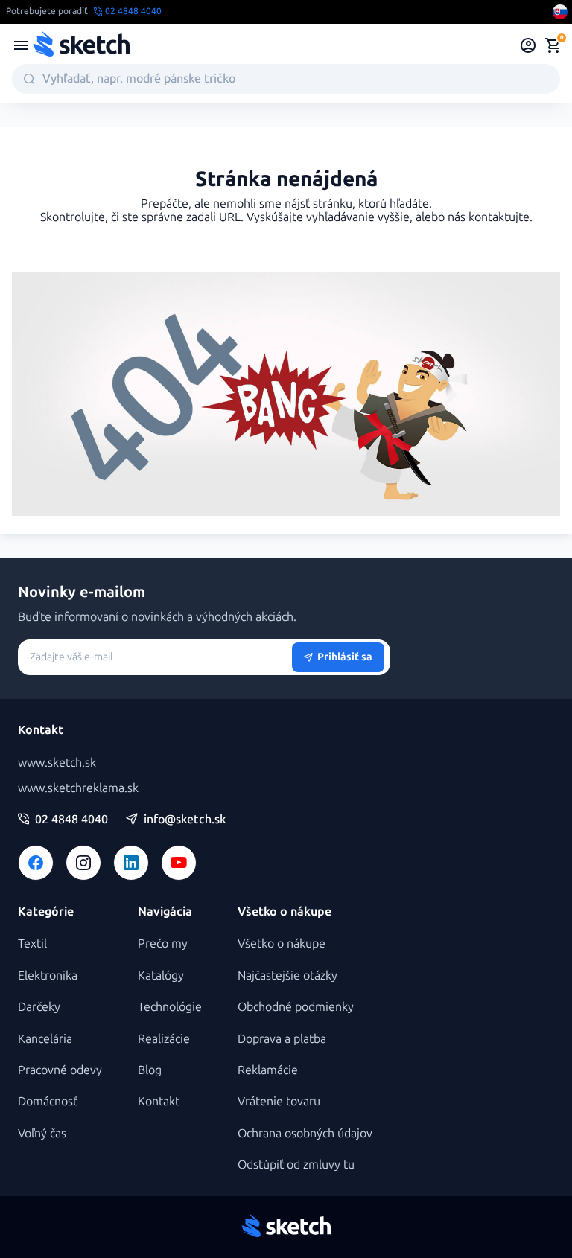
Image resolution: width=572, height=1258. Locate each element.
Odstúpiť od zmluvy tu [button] (296, 1165)
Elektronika (47, 975)
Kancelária (45, 1039)
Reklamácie (268, 1070)
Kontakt (158, 1101)
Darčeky (39, 1007)
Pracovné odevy (60, 1070)
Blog (150, 1070)
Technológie (170, 1007)
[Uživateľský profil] (528, 45)
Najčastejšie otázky (287, 975)
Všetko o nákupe (281, 943)
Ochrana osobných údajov (305, 1133)
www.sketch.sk (57, 763)
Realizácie (164, 1039)
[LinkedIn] (131, 863)
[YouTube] (179, 863)
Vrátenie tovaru (279, 1101)
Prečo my (163, 943)
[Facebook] (36, 863)
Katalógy (161, 975)
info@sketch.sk (185, 819)
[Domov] (81, 45)
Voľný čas (42, 1133)
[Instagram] (83, 863)
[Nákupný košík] (552, 45)
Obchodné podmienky (296, 1007)
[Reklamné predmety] (21, 45)
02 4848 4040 (71, 819)
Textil (32, 943)
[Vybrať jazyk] (560, 12)
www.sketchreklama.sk (78, 788)
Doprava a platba (282, 1039)
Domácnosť (47, 1101)
